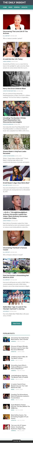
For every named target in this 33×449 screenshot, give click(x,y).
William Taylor (7, 185)
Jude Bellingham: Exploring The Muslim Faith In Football (19, 376)
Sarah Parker (7, 61)
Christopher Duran (8, 155)
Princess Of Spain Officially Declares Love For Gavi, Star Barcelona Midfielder (19, 348)
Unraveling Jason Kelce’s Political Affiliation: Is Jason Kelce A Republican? (19, 367)
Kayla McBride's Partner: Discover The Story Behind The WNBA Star (20, 406)
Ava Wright (6, 311)
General (17, 7)
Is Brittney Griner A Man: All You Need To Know (19, 357)
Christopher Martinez (9, 91)
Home (5, 7)
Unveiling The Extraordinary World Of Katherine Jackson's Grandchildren (20, 396)
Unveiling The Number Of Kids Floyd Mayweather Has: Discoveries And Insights (14, 120)
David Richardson (8, 124)
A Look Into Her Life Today (13, 59)
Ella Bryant (6, 35)
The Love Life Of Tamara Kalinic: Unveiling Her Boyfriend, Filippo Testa (18, 427)
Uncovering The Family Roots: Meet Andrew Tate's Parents (20, 338)
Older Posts (16, 323)
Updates (24, 7)
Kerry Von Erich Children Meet (14, 88)
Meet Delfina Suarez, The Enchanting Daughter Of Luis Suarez (19, 416)
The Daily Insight (14, 2)
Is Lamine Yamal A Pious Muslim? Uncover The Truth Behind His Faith (19, 385)
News (10, 7)
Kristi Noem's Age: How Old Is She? (16, 183)
